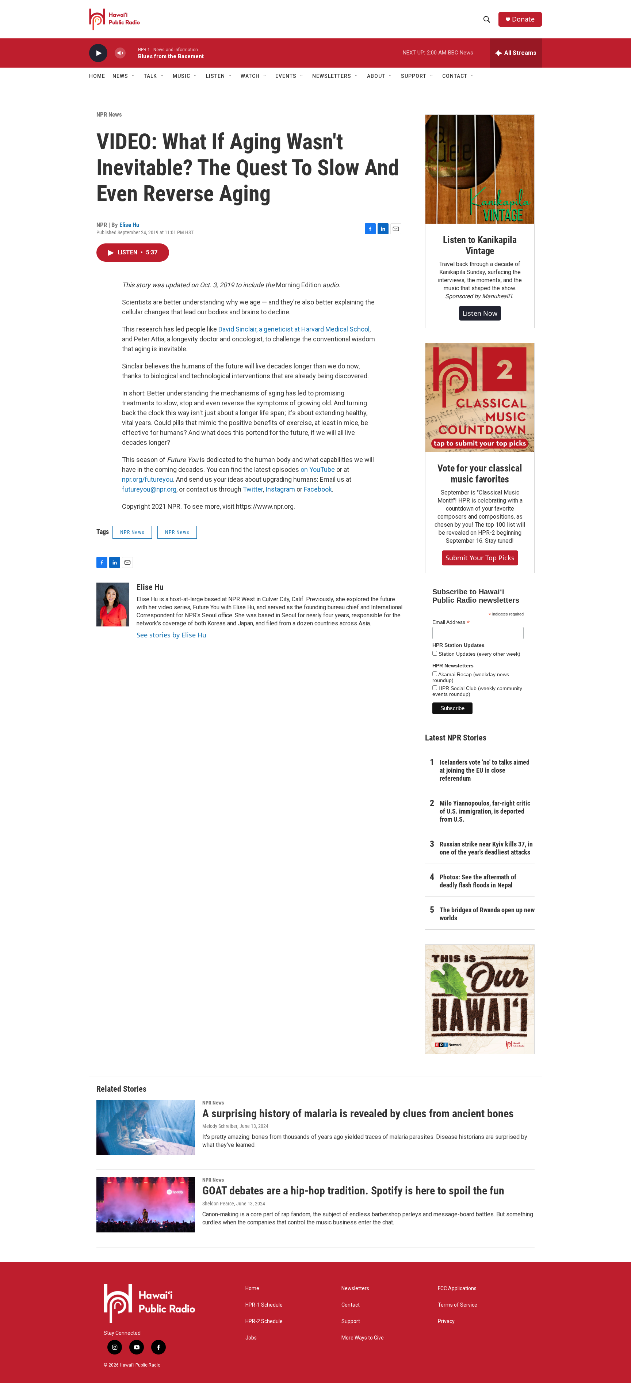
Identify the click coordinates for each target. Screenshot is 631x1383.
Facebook (318, 489)
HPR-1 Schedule (264, 1305)
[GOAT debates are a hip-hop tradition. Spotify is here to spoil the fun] (145, 1204)
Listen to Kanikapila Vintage (480, 245)
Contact (350, 1305)
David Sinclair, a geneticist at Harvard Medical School (294, 329)
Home (97, 76)
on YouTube (318, 469)
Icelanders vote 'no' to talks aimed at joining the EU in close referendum (484, 770)
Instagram (280, 489)
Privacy (446, 1321)
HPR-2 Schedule (264, 1321)
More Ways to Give (362, 1338)
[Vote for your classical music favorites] (479, 397)
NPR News (109, 114)
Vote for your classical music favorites (479, 474)
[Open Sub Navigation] (134, 76)
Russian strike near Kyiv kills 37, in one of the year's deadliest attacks (486, 848)
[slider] (132, 53)
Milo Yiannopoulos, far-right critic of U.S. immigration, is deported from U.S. (485, 811)
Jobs (251, 1338)
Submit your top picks (480, 557)
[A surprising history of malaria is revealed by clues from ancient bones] (145, 1127)
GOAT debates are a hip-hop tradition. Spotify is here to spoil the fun (353, 1190)
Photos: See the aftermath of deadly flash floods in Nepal (478, 881)
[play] (98, 53)
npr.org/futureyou (147, 479)
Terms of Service (457, 1305)
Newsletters (355, 1288)
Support (350, 1321)
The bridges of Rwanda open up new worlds (487, 914)
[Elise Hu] (112, 604)
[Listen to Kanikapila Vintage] (479, 169)
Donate (523, 19)
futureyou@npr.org (149, 489)
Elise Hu (129, 224)
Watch (250, 76)
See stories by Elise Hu (171, 634)
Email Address (451, 622)
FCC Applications (457, 1288)
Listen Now (480, 313)
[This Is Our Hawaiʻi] (479, 999)
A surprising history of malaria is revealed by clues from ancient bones (358, 1113)
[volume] (120, 53)
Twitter (253, 489)
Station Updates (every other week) (478, 654)
